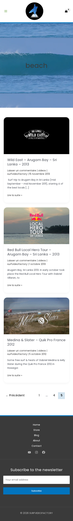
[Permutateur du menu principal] (5, 11)
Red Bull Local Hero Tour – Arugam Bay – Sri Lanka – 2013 (33, 252)
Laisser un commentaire (21, 170)
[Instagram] (36, 452)
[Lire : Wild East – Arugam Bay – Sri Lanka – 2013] (36, 135)
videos (42, 170)
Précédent (15, 395)
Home (36, 424)
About (36, 440)
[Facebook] (43, 452)
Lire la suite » (14, 195)
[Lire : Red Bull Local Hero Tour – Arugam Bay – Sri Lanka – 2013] (36, 225)
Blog (36, 435)
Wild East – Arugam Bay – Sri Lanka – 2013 (32, 162)
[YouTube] (29, 452)
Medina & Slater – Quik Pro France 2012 (36, 342)
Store (36, 430)
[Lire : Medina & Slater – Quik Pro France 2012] (36, 315)
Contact (37, 446)
